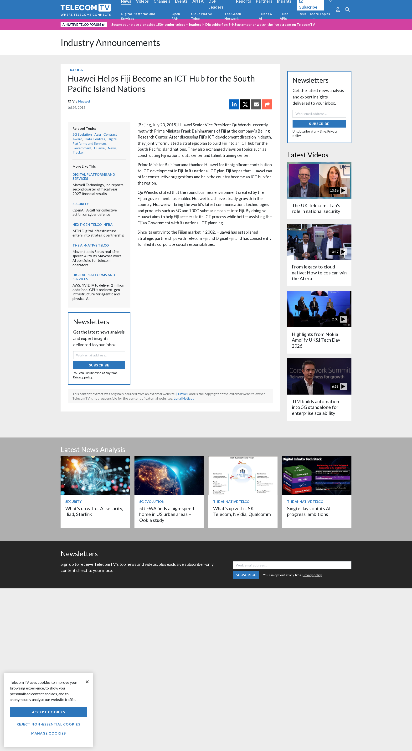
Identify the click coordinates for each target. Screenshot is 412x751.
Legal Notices (184, 398)
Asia (303, 14)
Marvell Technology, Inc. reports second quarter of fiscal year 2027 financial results (98, 189)
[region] (48, 710)
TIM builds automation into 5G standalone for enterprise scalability (315, 407)
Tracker (75, 70)
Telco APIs (284, 16)
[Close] (87, 682)
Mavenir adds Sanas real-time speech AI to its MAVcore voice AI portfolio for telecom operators (97, 258)
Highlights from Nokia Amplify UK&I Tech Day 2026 (316, 340)
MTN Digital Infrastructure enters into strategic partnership (98, 233)
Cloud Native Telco (201, 16)
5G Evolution (82, 134)
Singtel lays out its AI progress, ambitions (308, 511)
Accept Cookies (48, 712)
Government (82, 148)
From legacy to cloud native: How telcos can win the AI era (319, 272)
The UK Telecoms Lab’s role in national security (316, 208)
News (112, 148)
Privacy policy (83, 377)
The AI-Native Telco (90, 245)
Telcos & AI (266, 16)
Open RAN (175, 16)
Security (80, 204)
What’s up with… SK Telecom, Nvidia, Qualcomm (242, 511)
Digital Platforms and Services (138, 16)
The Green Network (232, 16)
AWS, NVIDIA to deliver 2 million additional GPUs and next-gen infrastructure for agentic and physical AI (98, 292)
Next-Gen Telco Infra (92, 224)
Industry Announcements (110, 42)
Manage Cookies (48, 733)
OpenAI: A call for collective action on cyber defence (94, 212)
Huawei (84, 101)
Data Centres (95, 139)
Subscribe (99, 365)
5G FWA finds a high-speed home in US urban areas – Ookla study (166, 514)
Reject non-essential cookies (48, 724)
